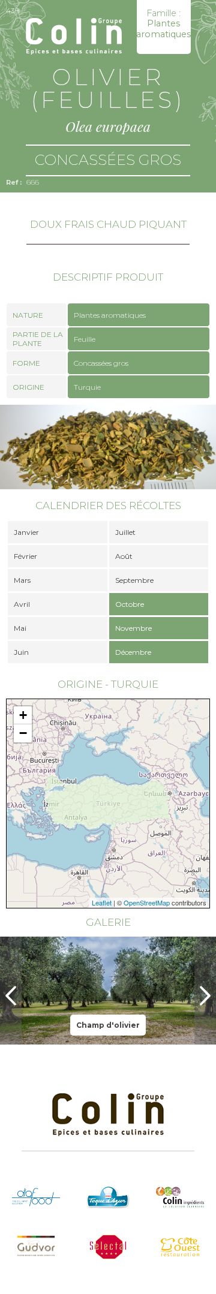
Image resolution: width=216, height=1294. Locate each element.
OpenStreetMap (147, 902)
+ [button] (23, 715)
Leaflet (102, 902)
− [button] (23, 733)
